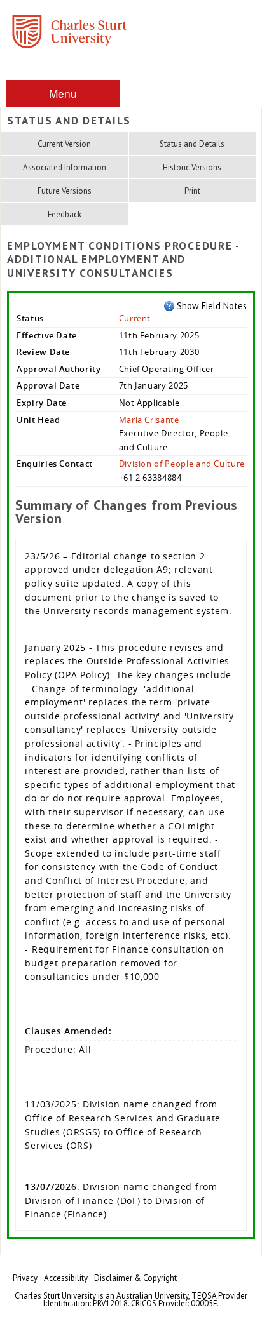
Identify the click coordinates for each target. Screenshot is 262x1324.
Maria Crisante (149, 419)
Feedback (64, 214)
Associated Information (64, 167)
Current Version (64, 143)
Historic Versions (192, 167)
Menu (63, 93)
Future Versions (65, 190)
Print (192, 190)
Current (135, 318)
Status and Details (192, 143)
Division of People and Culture (182, 463)
